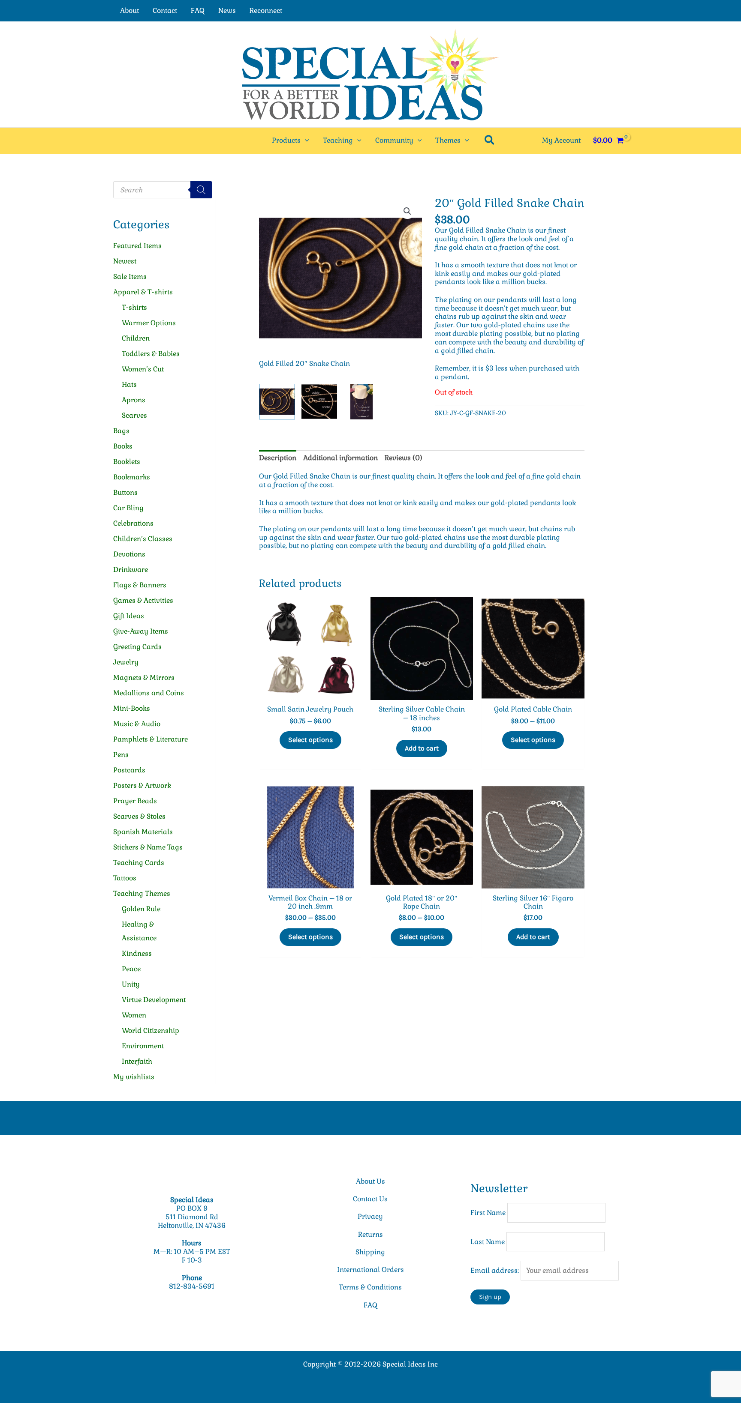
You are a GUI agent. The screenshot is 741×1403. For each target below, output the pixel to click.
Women (134, 1015)
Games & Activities (143, 600)
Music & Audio (136, 723)
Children (136, 338)
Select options (310, 740)
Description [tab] (277, 457)
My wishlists (133, 1076)
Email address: (495, 1270)
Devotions (129, 554)
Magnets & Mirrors (144, 677)
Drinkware (130, 569)
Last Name (487, 1241)
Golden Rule (141, 908)
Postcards (129, 770)
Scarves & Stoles (139, 816)
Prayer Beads (135, 800)
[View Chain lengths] (361, 402)
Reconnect (266, 10)
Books (123, 446)
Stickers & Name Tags (148, 847)
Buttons (125, 492)
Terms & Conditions (370, 1287)
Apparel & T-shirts (143, 291)
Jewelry (126, 662)
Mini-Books (131, 708)
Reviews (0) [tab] (403, 457)
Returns (370, 1234)
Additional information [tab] (340, 457)
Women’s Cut (143, 369)
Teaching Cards (138, 862)
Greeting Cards (137, 646)
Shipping (370, 1251)
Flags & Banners (139, 584)
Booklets (126, 461)
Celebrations (133, 523)
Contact (165, 10)
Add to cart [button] (422, 748)
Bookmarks (131, 477)
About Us (370, 1181)
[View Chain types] (319, 402)
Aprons (133, 399)
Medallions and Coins (148, 692)
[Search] (201, 189)
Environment (143, 1045)
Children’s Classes (142, 538)
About (129, 10)
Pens (121, 754)
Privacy (370, 1216)
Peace (131, 968)
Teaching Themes (141, 893)
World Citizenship (150, 1030)
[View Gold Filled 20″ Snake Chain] (277, 402)
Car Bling (128, 507)
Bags (121, 430)
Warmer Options (149, 322)
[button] (305, 140)
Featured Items (137, 245)
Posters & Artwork (142, 785)
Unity (131, 984)
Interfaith (137, 1061)
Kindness (137, 953)
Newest (124, 261)
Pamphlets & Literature (150, 739)
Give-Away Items (140, 631)
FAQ (198, 10)
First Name (488, 1212)
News (227, 10)
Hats (129, 384)
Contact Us (370, 1198)
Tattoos (124, 878)
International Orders (370, 1269)
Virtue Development (154, 999)
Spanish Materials (143, 831)
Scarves (134, 415)
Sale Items (130, 276)
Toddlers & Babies (151, 353)
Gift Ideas (128, 615)
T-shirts (134, 307)
